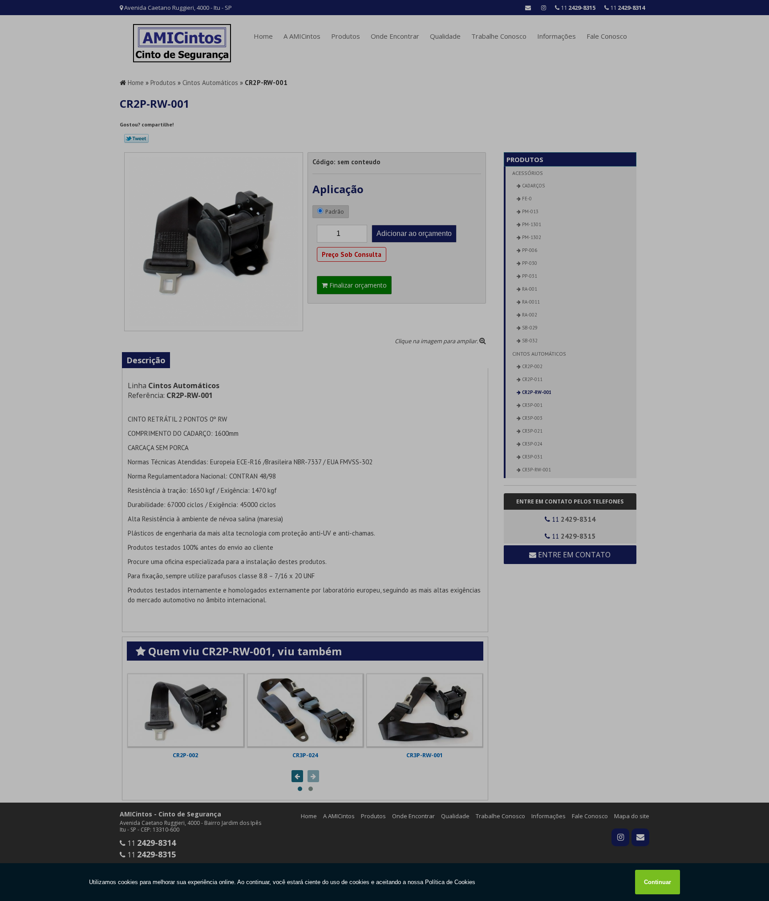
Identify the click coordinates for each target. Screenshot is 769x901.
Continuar (657, 882)
